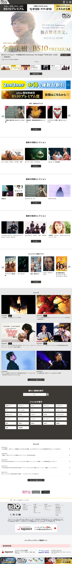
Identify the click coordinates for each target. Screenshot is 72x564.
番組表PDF (35, 508)
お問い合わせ (57, 507)
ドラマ (32, 405)
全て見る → (36, 129)
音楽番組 (20, 427)
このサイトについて (58, 513)
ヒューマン (21, 419)
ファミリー (33, 419)
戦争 (7, 423)
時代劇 (20, 423)
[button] (2, 31)
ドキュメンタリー (60, 414)
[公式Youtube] (19, 516)
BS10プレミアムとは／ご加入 (48, 508)
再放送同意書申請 (58, 508)
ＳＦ (7, 410)
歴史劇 (32, 423)
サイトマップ (57, 515)
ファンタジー (47, 419)
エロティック (9, 414)
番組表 (35, 507)
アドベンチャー (47, 410)
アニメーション (59, 410)
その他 (45, 414)
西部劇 (57, 423)
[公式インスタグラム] (17, 516)
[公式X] (11, 516)
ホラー (32, 410)
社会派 (45, 423)
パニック (8, 419)
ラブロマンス (59, 405)
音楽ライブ (8, 405)
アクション (46, 405)
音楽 (34, 512)
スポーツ (33, 414)
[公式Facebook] (14, 516)
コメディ (20, 414)
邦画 (34, 511)
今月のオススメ (25, 507)
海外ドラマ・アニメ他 (37, 513)
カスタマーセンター (58, 512)
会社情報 (57, 516)
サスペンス (21, 405)
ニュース (46, 509)
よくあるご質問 (58, 511)
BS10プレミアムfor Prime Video (25, 510)
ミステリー (58, 419)
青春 (7, 427)
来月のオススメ (25, 508)
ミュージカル (21, 410)
